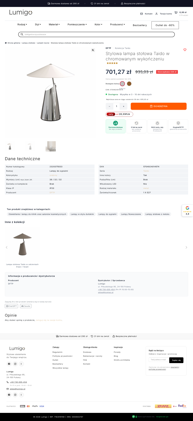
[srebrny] (122, 84)
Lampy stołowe (28, 43)
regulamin (175, 367)
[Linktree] (21, 363)
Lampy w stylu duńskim (82, 214)
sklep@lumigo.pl (105, 292)
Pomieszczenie (76, 24)
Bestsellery (140, 25)
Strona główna (14, 43)
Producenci (116, 24)
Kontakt (86, 364)
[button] (93, 50)
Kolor (97, 24)
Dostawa (87, 352)
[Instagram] (15, 363)
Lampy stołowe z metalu (157, 214)
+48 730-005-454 (106, 289)
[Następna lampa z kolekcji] (186, 247)
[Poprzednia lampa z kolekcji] (7, 247)
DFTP (108, 48)
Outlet (55, 360)
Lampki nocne (43, 43)
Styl (37, 24)
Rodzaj (21, 24)
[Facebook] (9, 363)
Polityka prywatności (62, 356)
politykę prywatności (157, 369)
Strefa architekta (122, 360)
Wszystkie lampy (61, 368)
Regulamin (57, 352)
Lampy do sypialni (107, 214)
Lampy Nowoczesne (131, 214)
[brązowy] (129, 84)
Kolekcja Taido (122, 48)
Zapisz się (176, 360)
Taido (146, 171)
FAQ (85, 360)
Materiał (53, 24)
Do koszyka (160, 106)
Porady (117, 352)
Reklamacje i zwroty (92, 356)
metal (146, 188)
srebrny (53, 175)
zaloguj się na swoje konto (49, 320)
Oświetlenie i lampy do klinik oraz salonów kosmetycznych (37, 214)
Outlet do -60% (165, 25)
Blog (116, 356)
